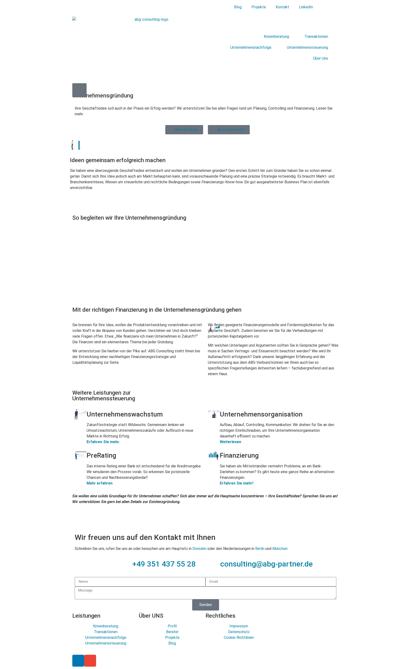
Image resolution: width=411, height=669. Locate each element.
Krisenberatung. (277, 36)
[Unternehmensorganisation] (214, 414)
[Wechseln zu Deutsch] (332, 7)
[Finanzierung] (214, 455)
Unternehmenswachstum (125, 414)
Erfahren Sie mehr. (103, 442)
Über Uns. (321, 58)
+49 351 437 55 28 (164, 563)
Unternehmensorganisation (261, 414)
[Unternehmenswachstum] (81, 414)
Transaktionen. (316, 36)
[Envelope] (90, 661)
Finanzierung (239, 455)
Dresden (199, 548)
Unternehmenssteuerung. (308, 47)
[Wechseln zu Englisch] (323, 7)
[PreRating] (81, 455)
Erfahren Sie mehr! (236, 483)
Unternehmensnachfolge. (251, 47)
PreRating (101, 455)
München (280, 548)
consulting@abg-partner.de (266, 563)
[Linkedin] (78, 661)
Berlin (259, 548)
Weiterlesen (230, 442)
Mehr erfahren (100, 483)
